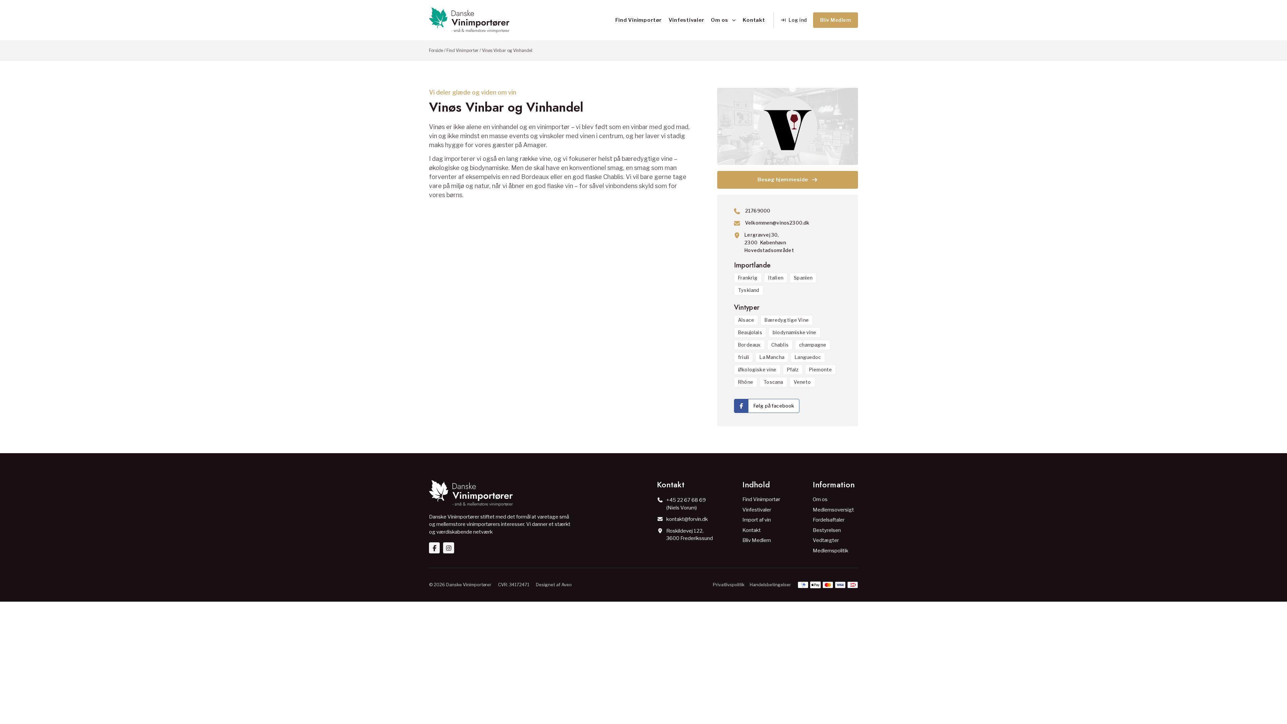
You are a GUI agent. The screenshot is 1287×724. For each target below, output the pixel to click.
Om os (719, 20)
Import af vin (756, 520)
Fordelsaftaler (829, 520)
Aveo (566, 584)
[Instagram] (448, 547)
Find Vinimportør (638, 20)
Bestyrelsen (827, 530)
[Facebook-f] (434, 547)
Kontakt (754, 20)
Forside (436, 50)
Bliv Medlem (756, 540)
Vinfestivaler (686, 20)
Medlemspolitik (830, 551)
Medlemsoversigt (833, 510)
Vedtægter (826, 540)
